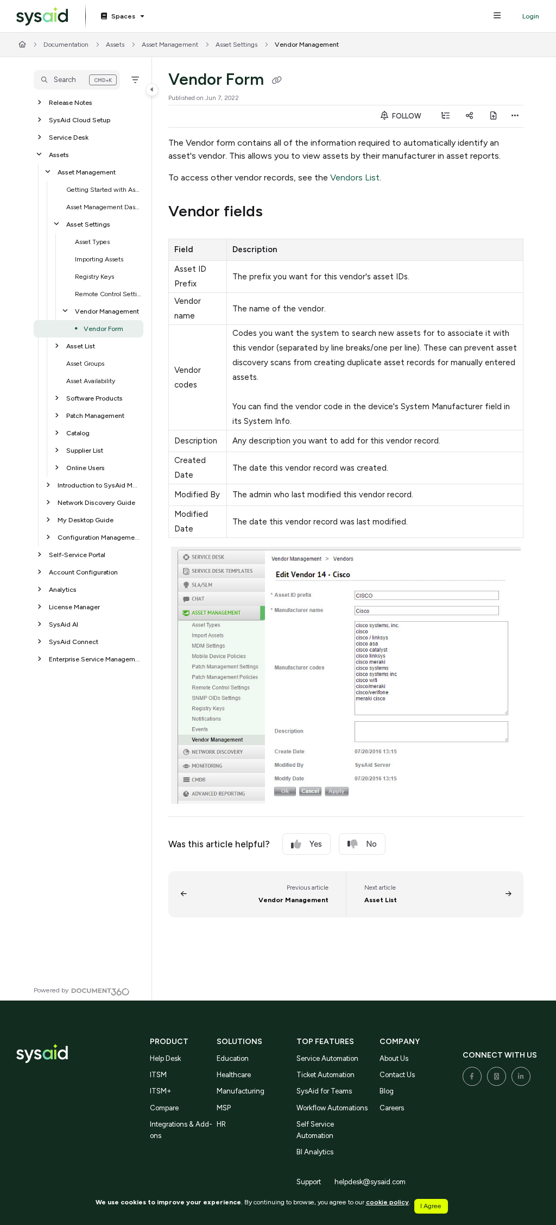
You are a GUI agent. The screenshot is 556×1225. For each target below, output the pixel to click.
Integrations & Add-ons (181, 1129)
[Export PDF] (493, 116)
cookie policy (387, 1202)
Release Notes (70, 102)
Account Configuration (83, 572)
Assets (115, 44)
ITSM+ (161, 1091)
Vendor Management (307, 44)
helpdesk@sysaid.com (370, 1182)
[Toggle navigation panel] (152, 89)
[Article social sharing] (469, 116)
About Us (394, 1058)
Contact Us (397, 1075)
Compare (164, 1108)
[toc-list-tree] (445, 116)
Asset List (80, 346)
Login (530, 16)
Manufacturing (240, 1091)
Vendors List (355, 177)
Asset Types (92, 242)
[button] (77, 80)
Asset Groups (85, 363)
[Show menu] (497, 16)
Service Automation (327, 1058)
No (371, 844)
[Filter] (135, 79)
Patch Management (95, 415)
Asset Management (170, 44)
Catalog (78, 433)
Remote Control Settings (108, 294)
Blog (387, 1091)
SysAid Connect (73, 642)
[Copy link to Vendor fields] (279, 212)
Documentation (66, 44)
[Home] (42, 16)
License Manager (74, 607)
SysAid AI (63, 624)
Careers (392, 1108)
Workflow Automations (332, 1108)
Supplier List (84, 450)
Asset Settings (236, 44)
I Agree (430, 1206)
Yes (315, 844)
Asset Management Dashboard (103, 207)
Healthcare (234, 1075)
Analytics (63, 589)
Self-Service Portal (77, 555)
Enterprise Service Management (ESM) (95, 659)
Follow (405, 116)
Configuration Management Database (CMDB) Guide (99, 537)
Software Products (94, 398)
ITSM (158, 1075)
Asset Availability (90, 381)
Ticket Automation (325, 1075)
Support (308, 1182)
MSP (224, 1108)
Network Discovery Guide (96, 502)
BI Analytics (314, 1152)
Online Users (85, 468)
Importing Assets (99, 259)
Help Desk (165, 1058)
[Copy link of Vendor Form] (276, 80)
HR (221, 1124)
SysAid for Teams (324, 1091)
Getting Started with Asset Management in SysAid (103, 189)
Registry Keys (94, 276)
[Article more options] (514, 116)
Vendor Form (103, 328)
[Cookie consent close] (456, 1206)
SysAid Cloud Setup (79, 120)
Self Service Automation (315, 1129)
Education (233, 1058)
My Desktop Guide (85, 520)
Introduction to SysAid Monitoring (99, 485)
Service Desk (69, 137)
